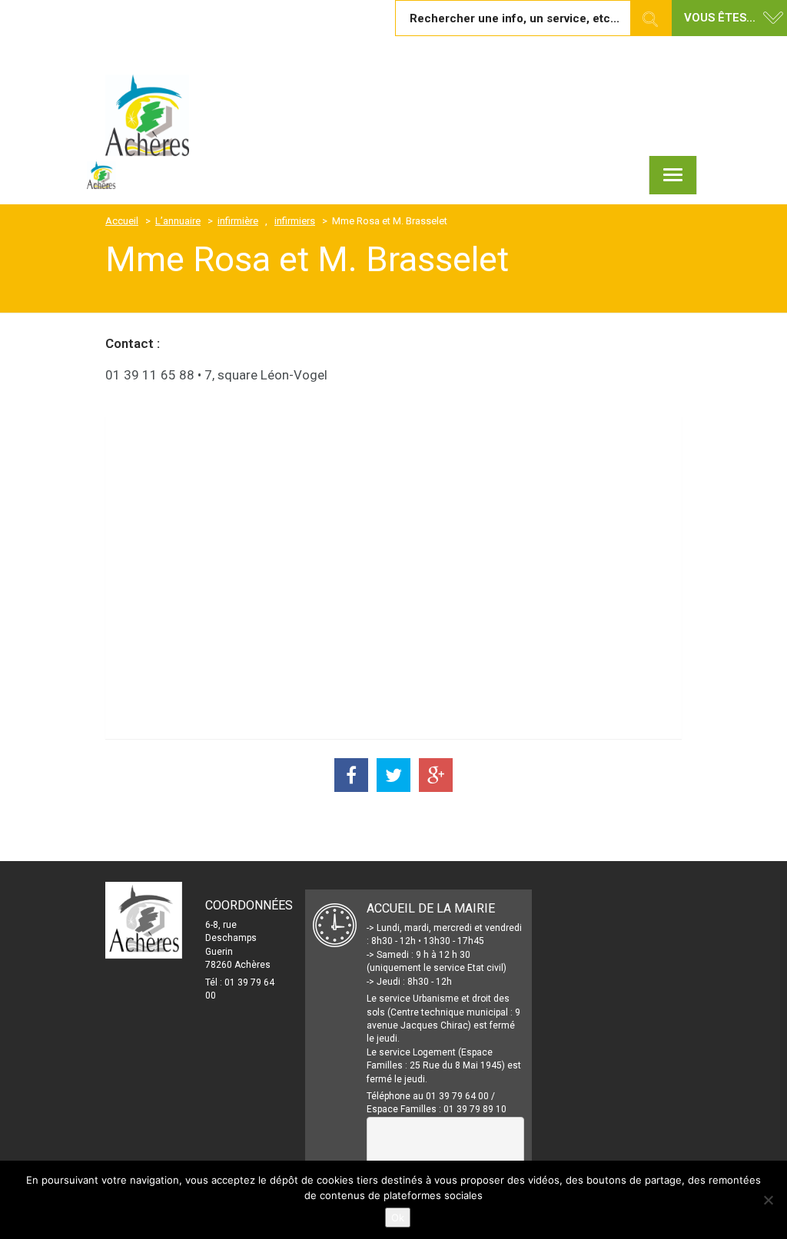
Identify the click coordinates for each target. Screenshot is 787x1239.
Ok (397, 1217)
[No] (767, 1200)
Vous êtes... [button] (719, 18)
